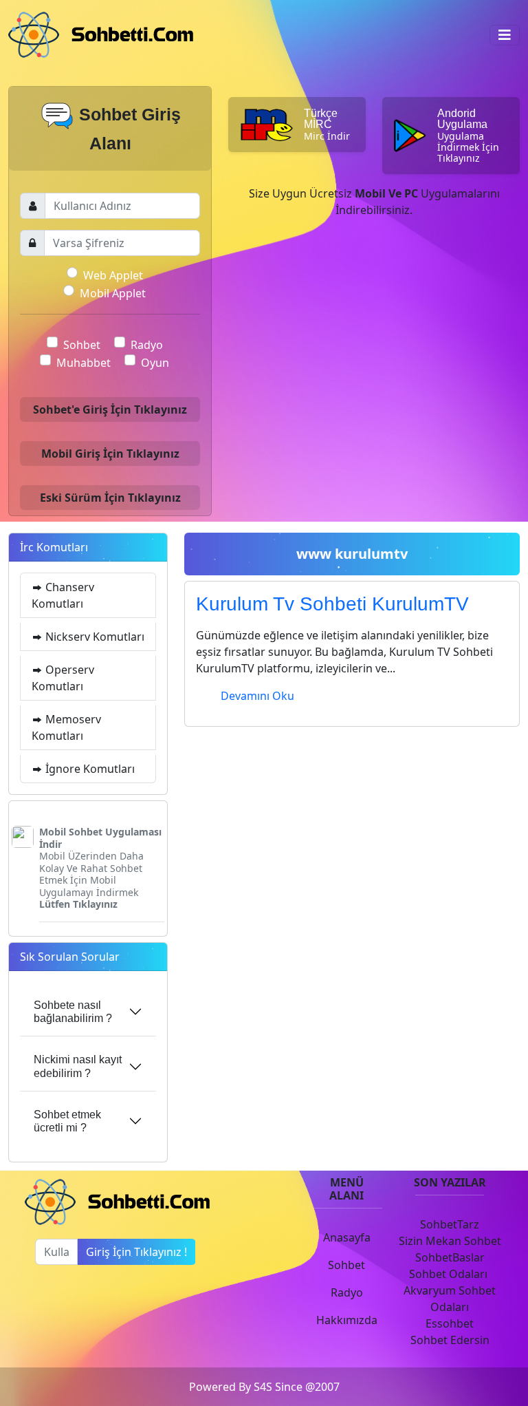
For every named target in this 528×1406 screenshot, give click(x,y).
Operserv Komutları (63, 678)
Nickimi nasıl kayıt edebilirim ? (78, 1066)
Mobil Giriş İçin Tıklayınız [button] (110, 453)
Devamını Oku (257, 695)
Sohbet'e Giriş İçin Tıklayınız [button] (110, 409)
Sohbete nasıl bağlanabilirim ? (73, 1011)
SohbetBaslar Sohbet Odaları (449, 1265)
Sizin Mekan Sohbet (450, 1240)
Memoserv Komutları (66, 727)
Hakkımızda (346, 1320)
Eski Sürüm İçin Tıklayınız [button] (110, 497)
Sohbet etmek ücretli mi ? (67, 1121)
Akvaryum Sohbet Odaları (450, 1298)
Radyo (147, 344)
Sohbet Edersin (450, 1340)
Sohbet (81, 344)
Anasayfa (347, 1237)
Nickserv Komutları (93, 636)
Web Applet (113, 275)
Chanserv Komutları (63, 595)
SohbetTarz (449, 1224)
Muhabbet (83, 362)
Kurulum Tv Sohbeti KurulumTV (332, 604)
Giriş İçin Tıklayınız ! (136, 1251)
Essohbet (450, 1323)
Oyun (155, 362)
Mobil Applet (113, 293)
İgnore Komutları (89, 768)
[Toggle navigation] (505, 35)
